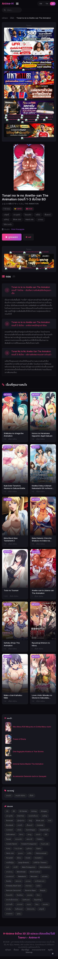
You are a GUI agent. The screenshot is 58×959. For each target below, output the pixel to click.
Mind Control (35, 872)
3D (14, 811)
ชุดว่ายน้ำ (9, 904)
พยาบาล (18, 881)
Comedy (40, 825)
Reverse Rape (30, 890)
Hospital (9, 858)
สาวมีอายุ (9, 872)
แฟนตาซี (29, 839)
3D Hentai (23, 811)
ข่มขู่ (30, 820)
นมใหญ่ (6, 219)
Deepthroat (44, 830)
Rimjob (42, 890)
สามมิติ (8, 796)
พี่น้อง (19, 858)
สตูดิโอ (50, 950)
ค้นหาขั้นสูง (25, 950)
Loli (7, 867)
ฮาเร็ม (29, 853)
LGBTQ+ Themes (40, 862)
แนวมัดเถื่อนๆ (33, 816)
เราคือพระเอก (39, 881)
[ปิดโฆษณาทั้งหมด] (53, 954)
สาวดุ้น (8, 909)
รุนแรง (20, 853)
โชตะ (38, 895)
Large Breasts (23, 862)
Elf (46, 834)
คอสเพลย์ (9, 830)
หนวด (29, 904)
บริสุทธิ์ (6, 215)
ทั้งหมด (16, 950)
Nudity (8, 881)
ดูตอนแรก (13, 237)
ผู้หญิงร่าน (20, 820)
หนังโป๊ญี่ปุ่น (10, 862)
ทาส (49, 820)
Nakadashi (22, 876)
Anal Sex (20, 816)
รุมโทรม (29, 849)
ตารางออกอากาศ (38, 950)
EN (41, 4)
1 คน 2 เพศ (18, 849)
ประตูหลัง (16, 215)
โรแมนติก (28, 215)
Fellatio (40, 839)
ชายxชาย (9, 914)
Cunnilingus (30, 830)
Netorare (34, 876)
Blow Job (17, 219)
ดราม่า (38, 834)
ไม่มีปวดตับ (8, 224)
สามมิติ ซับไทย (20, 796)
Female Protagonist (28, 844)
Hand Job (29, 219)
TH (47, 4)
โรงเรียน (20, 895)
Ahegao (44, 811)
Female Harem (11, 844)
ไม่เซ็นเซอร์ (19, 909)
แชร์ (29, 237)
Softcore (26, 900)
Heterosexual (41, 853)
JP (53, 4)
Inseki (28, 858)
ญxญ (19, 914)
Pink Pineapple (17, 229)
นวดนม (40, 219)
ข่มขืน (38, 886)
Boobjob (9, 825)
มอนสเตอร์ (10, 876)
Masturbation (45, 867)
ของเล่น (29, 895)
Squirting (37, 900)
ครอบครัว (18, 839)
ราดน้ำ (20, 825)
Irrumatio (38, 858)
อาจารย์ (19, 904)
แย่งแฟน (44, 876)
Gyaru (38, 849)
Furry (8, 849)
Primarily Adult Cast (13, 886)
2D (7, 811)
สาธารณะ (28, 886)
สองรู (29, 834)
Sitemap (29, 952)
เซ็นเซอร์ (48, 215)
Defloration (10, 834)
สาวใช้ (15, 867)
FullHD (19, 209)
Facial (8, 839)
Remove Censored (13, 890)
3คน (36, 904)
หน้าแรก (5, 18)
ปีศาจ (21, 834)
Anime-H (8, 3)
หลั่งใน (38, 215)
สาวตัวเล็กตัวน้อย (12, 900)
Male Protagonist (28, 867)
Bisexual (9, 820)
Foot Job (44, 844)
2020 (30, 209)
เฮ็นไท (12, 18)
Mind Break (21, 872)
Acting (33, 811)
